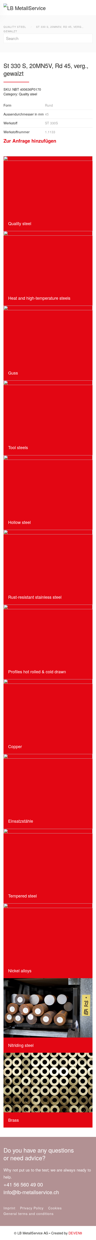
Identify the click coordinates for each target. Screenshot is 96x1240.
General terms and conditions (28, 1213)
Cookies (55, 1208)
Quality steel (28, 93)
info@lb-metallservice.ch (31, 1192)
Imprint (9, 1208)
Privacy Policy (32, 1208)
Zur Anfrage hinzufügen (29, 140)
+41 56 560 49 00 (23, 1184)
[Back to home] (28, 7)
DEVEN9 (75, 1232)
